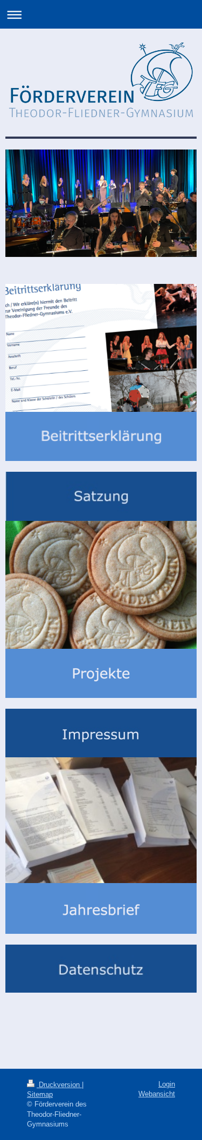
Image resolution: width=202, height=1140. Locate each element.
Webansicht (156, 1094)
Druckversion (59, 1085)
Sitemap (40, 1094)
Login (166, 1084)
